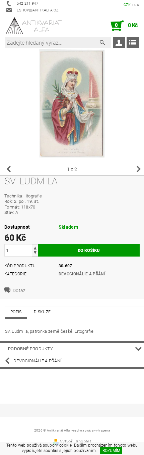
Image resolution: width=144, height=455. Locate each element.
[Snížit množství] (35, 253)
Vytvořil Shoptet (75, 441)
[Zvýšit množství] (35, 247)
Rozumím (111, 450)
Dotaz (19, 290)
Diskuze (42, 312)
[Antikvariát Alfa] (34, 26)
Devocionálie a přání (82, 274)
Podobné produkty (30, 348)
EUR (135, 5)
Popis (16, 312)
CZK (127, 5)
